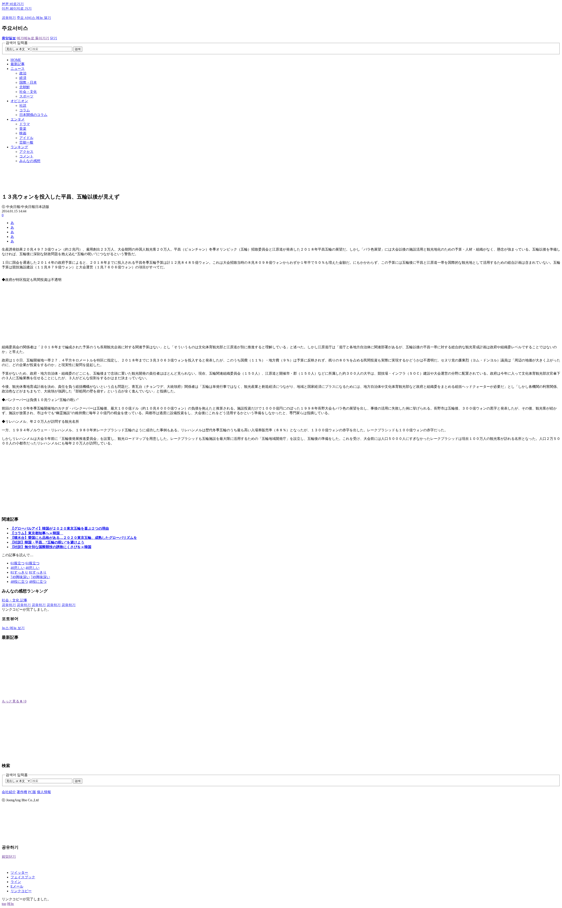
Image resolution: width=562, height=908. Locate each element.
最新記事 (18, 64)
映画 (22, 133)
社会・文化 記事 (14, 600)
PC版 (32, 792)
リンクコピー (21, 891)
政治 (22, 73)
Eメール (17, 886)
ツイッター (19, 872)
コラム (24, 110)
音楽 (22, 128)
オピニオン (19, 101)
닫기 (53, 38)
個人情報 (44, 792)
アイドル (26, 138)
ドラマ (24, 124)
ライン (16, 882)
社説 (22, 105)
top (4, 904)
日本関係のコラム (33, 115)
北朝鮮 (24, 87)
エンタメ (18, 119)
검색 (78, 49)
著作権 (22, 792)
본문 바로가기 (13, 4)
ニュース (18, 68)
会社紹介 (9, 792)
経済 (22, 78)
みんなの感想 (29, 161)
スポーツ (26, 96)
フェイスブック (23, 877)
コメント (26, 156)
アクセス (26, 151)
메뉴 (10, 904)
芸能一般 (26, 142)
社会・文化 (28, 92)
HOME (16, 60)
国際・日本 (28, 82)
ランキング (19, 147)
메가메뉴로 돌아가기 (33, 38)
